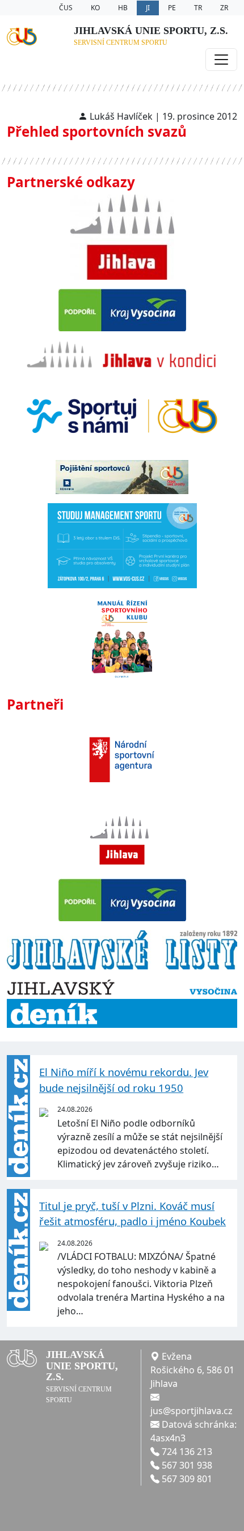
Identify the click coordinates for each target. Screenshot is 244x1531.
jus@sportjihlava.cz (191, 1411)
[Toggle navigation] (221, 59)
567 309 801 (187, 1479)
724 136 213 (187, 1451)
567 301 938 (187, 1465)
